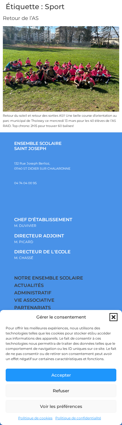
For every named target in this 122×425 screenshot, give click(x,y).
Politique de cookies (35, 418)
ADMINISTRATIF (32, 292)
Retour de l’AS (21, 18)
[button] (113, 317)
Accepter (61, 375)
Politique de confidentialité (78, 418)
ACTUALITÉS (29, 285)
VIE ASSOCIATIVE (34, 300)
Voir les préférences (61, 406)
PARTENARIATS (32, 307)
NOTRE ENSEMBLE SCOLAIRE (48, 278)
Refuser (61, 390)
